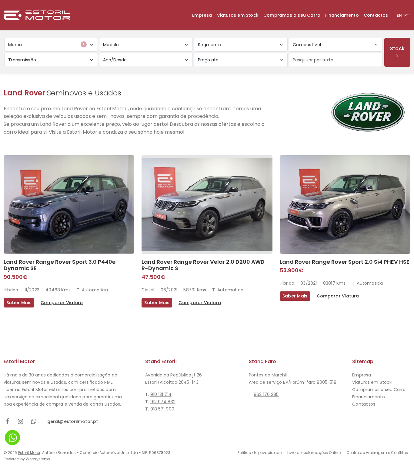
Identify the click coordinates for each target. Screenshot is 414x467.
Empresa (202, 15)
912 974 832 (162, 402)
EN (399, 15)
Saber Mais (19, 303)
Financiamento (342, 15)
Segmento (209, 45)
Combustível (307, 45)
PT (406, 15)
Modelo (111, 45)
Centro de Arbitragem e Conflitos (377, 452)
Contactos (376, 15)
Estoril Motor (29, 452)
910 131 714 (161, 394)
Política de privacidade (260, 452)
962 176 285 (266, 394)
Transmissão (22, 60)
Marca (46, 45)
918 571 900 (162, 409)
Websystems (38, 459)
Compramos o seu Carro (291, 15)
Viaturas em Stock (238, 15)
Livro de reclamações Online (314, 452)
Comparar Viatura (62, 303)
